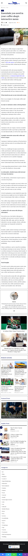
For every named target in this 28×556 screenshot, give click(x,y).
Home (3, 7)
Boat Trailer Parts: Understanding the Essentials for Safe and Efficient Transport (20, 372)
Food (3, 492)
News (3, 511)
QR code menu (10, 62)
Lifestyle (4, 506)
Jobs (3, 502)
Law (3, 504)
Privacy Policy (14, 550)
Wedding (4, 536)
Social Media (5, 518)
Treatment (4, 532)
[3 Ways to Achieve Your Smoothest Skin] (5, 436)
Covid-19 (4, 478)
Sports (3, 520)
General (4, 495)
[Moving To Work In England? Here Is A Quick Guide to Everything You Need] (7, 364)
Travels (4, 529)
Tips (7, 7)
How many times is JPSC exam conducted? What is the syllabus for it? (18, 458)
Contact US (8, 550)
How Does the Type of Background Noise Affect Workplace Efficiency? (20, 388)
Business (4, 476)
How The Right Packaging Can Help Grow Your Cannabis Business (18, 443)
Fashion (4, 488)
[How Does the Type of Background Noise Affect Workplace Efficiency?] (21, 381)
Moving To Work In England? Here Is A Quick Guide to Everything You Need (6, 372)
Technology (5, 525)
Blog (3, 474)
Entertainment (5, 485)
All (2, 471)
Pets (3, 513)
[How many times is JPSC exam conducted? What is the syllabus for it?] (5, 459)
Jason (4, 22)
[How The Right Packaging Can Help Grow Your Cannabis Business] (5, 443)
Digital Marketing (6, 481)
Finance (4, 490)
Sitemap (21, 550)
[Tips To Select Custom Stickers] (5, 430)
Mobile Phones (5, 509)
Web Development (6, 534)
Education (4, 483)
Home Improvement (7, 499)
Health (3, 497)
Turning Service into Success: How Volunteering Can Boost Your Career (7, 388)
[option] (14, 410)
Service (4, 515)
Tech (3, 522)
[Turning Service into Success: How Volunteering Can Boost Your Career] (7, 381)
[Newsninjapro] (14, 3)
